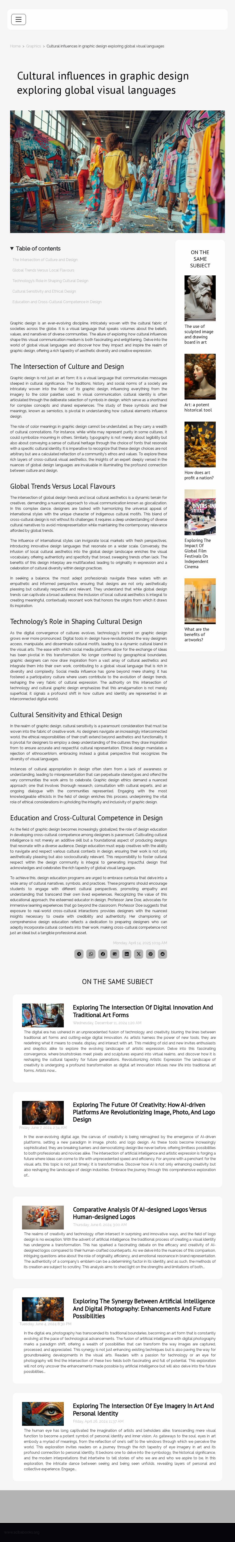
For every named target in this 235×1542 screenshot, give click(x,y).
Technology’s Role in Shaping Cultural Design (50, 281)
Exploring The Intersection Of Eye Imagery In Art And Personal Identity (143, 1409)
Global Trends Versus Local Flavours (43, 270)
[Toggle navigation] (18, 19)
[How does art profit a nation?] (200, 444)
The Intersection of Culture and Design (45, 260)
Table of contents (38, 248)
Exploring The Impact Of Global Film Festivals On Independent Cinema (198, 553)
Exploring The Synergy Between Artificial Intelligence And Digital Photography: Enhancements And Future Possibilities (144, 1308)
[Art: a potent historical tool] (200, 376)
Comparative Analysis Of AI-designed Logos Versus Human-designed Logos (140, 1213)
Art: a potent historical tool (198, 407)
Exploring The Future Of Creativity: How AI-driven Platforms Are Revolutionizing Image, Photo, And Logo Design (144, 1112)
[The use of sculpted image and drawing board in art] (200, 298)
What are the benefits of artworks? (197, 634)
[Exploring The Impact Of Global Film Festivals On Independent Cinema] (200, 512)
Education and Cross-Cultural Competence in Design (57, 302)
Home (15, 46)
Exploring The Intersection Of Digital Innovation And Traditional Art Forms (143, 1010)
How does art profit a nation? (199, 474)
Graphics (33, 46)
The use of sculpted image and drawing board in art (199, 334)
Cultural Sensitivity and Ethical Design (44, 291)
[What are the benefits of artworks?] (200, 601)
